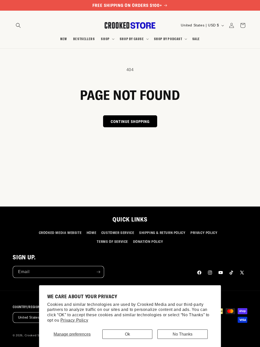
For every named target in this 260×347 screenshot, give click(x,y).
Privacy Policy (74, 320)
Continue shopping (130, 121)
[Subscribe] (98, 272)
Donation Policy (148, 241)
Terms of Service (112, 241)
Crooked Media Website (60, 232)
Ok (127, 334)
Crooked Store (35, 335)
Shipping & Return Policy (162, 232)
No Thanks (182, 334)
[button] (18, 25)
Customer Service (117, 232)
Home (91, 232)
